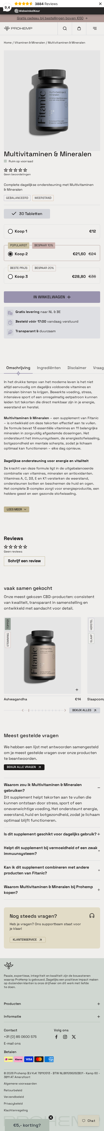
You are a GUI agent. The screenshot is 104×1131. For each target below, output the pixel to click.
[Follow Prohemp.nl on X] (73, 1037)
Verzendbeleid (14, 1097)
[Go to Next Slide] (65, 710)
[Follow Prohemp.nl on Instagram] (65, 1037)
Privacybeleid (13, 1103)
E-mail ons (12, 1043)
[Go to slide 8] (52, 710)
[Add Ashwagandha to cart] (77, 690)
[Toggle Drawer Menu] (94, 28)
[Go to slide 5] (42, 710)
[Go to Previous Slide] (23, 710)
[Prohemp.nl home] (18, 28)
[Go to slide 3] (35, 710)
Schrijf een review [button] (24, 560)
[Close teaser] (50, 1117)
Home (8, 43)
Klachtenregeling (16, 1110)
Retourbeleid (13, 1090)
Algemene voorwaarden (20, 1084)
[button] (15, 170)
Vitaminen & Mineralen (30, 43)
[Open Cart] (79, 28)
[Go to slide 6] (45, 710)
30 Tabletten (30, 213)
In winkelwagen (49, 296)
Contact (10, 1030)
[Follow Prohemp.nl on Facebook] (56, 1037)
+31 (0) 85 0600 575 (20, 1036)
